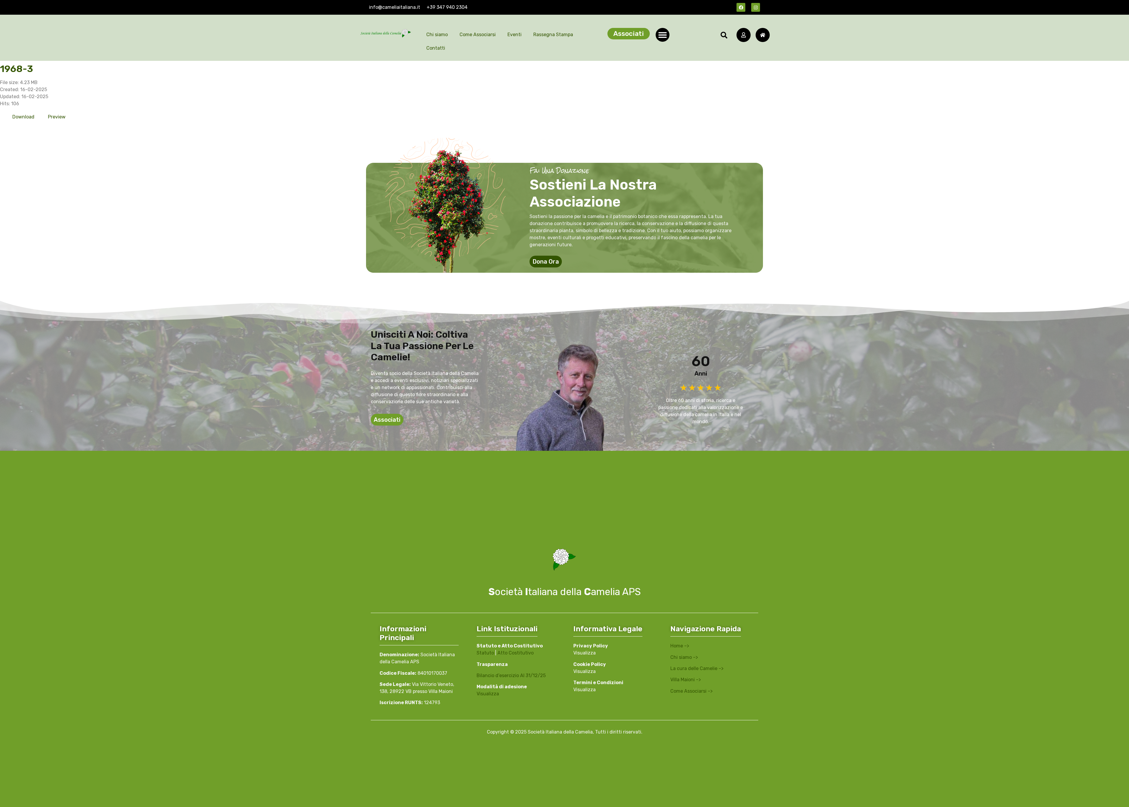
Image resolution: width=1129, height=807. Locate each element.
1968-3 (16, 68)
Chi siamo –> (684, 657)
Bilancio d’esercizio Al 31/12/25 (511, 675)
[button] (662, 35)
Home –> (679, 646)
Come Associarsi (478, 34)
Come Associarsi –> (691, 691)
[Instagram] (755, 7)
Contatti (435, 48)
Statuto (485, 653)
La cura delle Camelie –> (697, 668)
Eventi (514, 34)
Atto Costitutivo (515, 653)
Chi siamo (437, 34)
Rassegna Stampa (553, 34)
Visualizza (488, 694)
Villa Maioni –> (685, 679)
